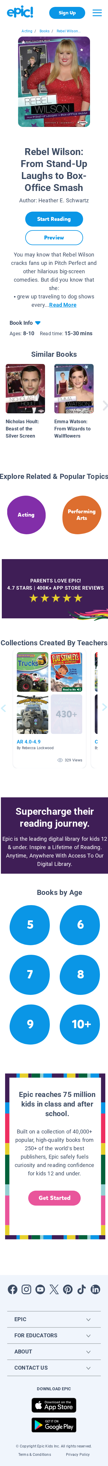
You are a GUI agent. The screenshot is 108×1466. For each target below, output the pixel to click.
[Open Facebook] (12, 1289)
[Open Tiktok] (81, 1289)
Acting (27, 31)
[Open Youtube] (40, 1289)
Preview (54, 237)
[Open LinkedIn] (95, 1289)
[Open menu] (97, 13)
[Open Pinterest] (68, 1289)
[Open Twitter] (54, 1289)
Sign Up (67, 13)
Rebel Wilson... (69, 31)
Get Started (54, 1198)
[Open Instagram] (26, 1289)
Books (45, 31)
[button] (49, 708)
